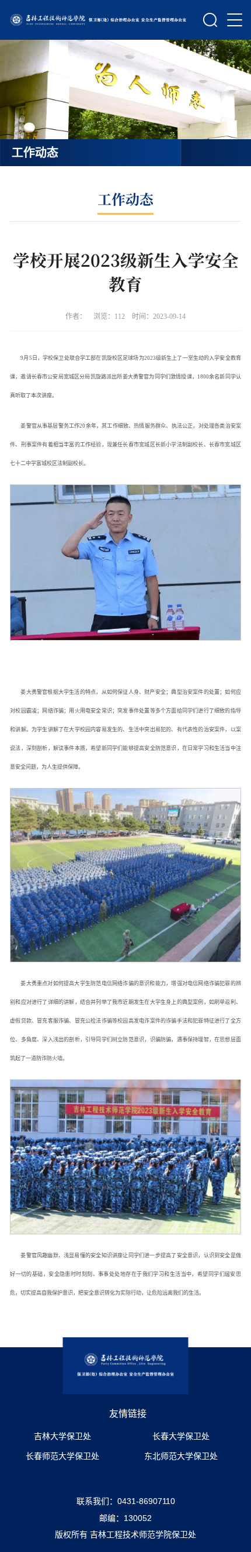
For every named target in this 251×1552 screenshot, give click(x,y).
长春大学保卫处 (181, 1436)
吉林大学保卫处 (62, 1436)
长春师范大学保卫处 (62, 1456)
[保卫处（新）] (99, 20)
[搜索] (210, 20)
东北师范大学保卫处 (181, 1456)
